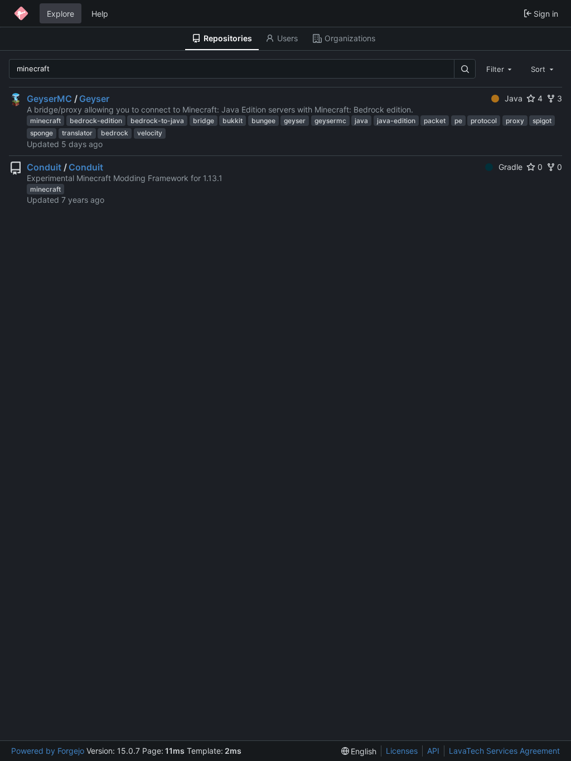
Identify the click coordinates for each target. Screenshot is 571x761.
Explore (60, 13)
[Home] (21, 13)
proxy (515, 120)
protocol (484, 120)
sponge (41, 133)
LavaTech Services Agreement (504, 750)
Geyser (94, 98)
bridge (203, 120)
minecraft (45, 120)
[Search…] (464, 69)
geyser (295, 120)
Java (513, 98)
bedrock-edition (96, 120)
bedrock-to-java (157, 120)
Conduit (44, 167)
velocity (149, 133)
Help (99, 13)
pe (458, 120)
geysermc (330, 120)
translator (77, 133)
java (361, 120)
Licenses (402, 750)
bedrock (114, 133)
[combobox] (500, 68)
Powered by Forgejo (47, 750)
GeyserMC (49, 98)
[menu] (359, 751)
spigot (542, 120)
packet (435, 120)
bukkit (232, 120)
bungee (263, 120)
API (433, 750)
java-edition (396, 120)
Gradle (510, 167)
